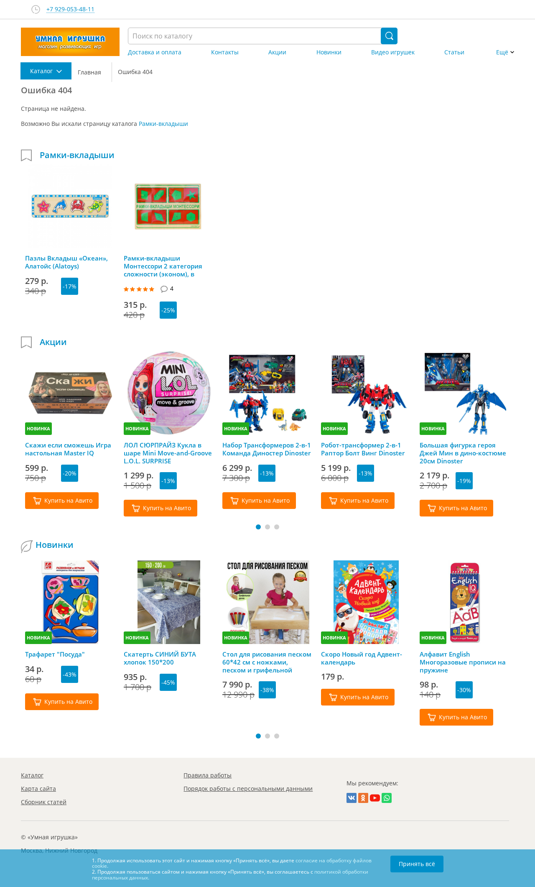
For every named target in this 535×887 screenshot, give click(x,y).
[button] (258, 526)
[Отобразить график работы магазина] (35, 9)
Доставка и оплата (154, 52)
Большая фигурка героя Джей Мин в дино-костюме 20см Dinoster (463, 453)
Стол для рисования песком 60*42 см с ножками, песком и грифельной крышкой (266, 662)
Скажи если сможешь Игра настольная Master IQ (68, 449)
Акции (277, 52)
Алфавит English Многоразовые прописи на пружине (463, 662)
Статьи (454, 52)
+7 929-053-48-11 (70, 9)
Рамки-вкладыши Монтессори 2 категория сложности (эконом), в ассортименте (163, 266)
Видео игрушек (393, 52)
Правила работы (207, 775)
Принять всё (417, 864)
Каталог (32, 775)
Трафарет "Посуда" (55, 654)
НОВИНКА (38, 428)
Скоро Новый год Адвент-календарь (361, 658)
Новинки (328, 52)
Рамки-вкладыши (163, 124)
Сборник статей (43, 802)
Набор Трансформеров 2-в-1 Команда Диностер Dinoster (266, 449)
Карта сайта (38, 788)
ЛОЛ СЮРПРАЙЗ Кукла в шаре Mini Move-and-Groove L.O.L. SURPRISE (168, 453)
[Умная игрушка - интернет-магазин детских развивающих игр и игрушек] (70, 42)
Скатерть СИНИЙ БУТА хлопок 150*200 (160, 658)
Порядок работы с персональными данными (248, 788)
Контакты (225, 52)
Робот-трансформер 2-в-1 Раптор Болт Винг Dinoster (363, 449)
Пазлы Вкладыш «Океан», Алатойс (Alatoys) (66, 262)
